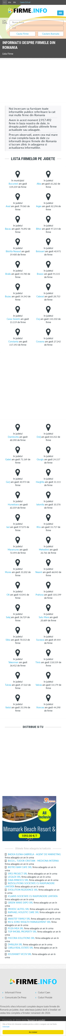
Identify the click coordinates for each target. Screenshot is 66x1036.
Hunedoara (13, 505)
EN (9, 2)
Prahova (40, 595)
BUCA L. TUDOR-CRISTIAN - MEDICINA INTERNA (33, 861)
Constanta (13, 342)
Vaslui (8, 708)
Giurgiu (40, 459)
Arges (38, 206)
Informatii (6, 1026)
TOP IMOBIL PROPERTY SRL (22, 932)
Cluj (38, 319)
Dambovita (13, 437)
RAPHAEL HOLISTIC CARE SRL (24, 912)
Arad (8, 206)
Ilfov (39, 527)
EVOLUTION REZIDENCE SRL (23, 890)
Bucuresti (13, 184)
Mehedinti (44, 550)
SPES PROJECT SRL (18, 874)
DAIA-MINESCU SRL (18, 880)
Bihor (38, 229)
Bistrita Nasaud (13, 251)
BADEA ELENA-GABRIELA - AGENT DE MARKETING (34, 854)
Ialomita (40, 505)
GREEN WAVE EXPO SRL (21, 903)
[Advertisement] (33, 81)
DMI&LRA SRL (15, 945)
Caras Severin (13, 319)
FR (14, 2)
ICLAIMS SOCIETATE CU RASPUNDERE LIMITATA (33, 896)
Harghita (40, 482)
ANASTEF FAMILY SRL (19, 919)
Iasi (8, 527)
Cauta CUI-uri (25, 2)
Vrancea (40, 708)
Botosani (40, 251)
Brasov (40, 274)
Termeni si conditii (36, 1020)
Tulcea (8, 685)
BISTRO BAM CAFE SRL (20, 867)
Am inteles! (33, 1032)
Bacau (8, 229)
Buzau (8, 297)
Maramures (13, 550)
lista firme (7, 54)
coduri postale (45, 998)
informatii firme (13, 993)
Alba (39, 184)
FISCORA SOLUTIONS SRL (21, 938)
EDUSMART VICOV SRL (20, 954)
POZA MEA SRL (16, 928)
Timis (38, 662)
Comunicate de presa (15, 998)
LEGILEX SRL (14, 877)
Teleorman (13, 662)
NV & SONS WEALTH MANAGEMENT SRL (29, 922)
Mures (8, 572)
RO (4, 2)
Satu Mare (44, 617)
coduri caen (44, 993)
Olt (8, 595)
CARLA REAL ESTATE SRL (21, 948)
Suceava (40, 640)
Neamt (38, 572)
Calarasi (40, 297)
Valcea (39, 685)
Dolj (39, 437)
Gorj (8, 482)
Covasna (40, 342)
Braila (8, 274)
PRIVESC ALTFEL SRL (19, 909)
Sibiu (8, 640)
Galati (8, 459)
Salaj (8, 617)
